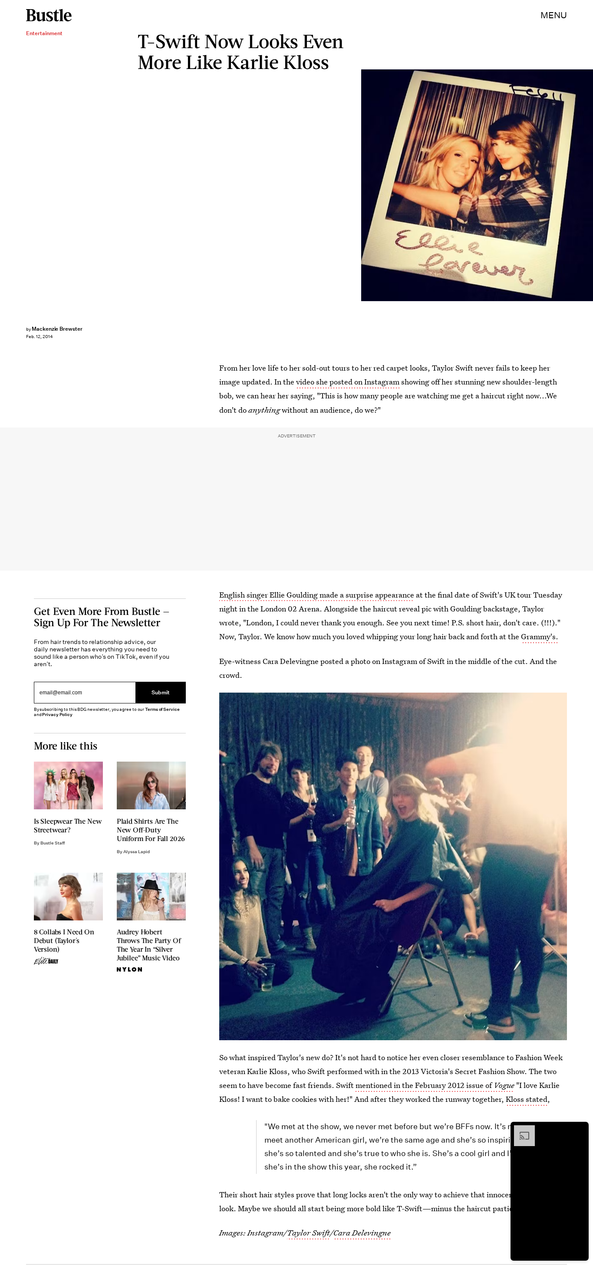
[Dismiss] (579, 1129)
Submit (161, 692)
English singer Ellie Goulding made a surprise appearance (316, 595)
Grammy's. (539, 636)
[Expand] (520, 1129)
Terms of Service (162, 709)
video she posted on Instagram (347, 382)
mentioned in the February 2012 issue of (435, 1085)
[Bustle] (49, 15)
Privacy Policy (57, 714)
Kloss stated (526, 1099)
